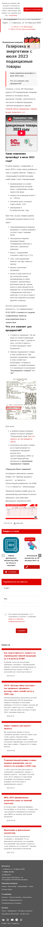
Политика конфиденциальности (12, 900)
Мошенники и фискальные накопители (17, 831)
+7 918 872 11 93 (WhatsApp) (22, 27)
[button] (3, 555)
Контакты (5, 897)
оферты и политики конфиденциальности (16, 620)
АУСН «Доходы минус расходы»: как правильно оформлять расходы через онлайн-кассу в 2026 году (20, 690)
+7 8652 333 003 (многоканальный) (21, 29)
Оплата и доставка (15, 897)
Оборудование (12, 911)
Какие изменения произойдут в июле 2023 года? (22, 74)
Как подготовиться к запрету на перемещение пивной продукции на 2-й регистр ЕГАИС (20, 656)
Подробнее (13, 15)
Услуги (4, 911)
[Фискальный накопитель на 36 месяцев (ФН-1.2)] (32, 545)
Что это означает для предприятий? (19, 82)
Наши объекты (27, 897)
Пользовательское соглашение (11, 903)
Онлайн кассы (24, 914)
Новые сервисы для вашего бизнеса (17, 727)
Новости (4, 886)
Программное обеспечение (10, 914)
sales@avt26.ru (6, 875)
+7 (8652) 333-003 (8, 872)
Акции (31, 886)
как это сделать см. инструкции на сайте (22, 439)
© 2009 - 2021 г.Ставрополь (10, 923)
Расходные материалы (25, 911)
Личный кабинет (7, 889)
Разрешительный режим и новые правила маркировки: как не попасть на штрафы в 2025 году (20, 763)
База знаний (12, 886)
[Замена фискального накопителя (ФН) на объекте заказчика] (11, 545)
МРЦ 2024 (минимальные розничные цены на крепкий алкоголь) (18, 800)
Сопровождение (22, 886)
